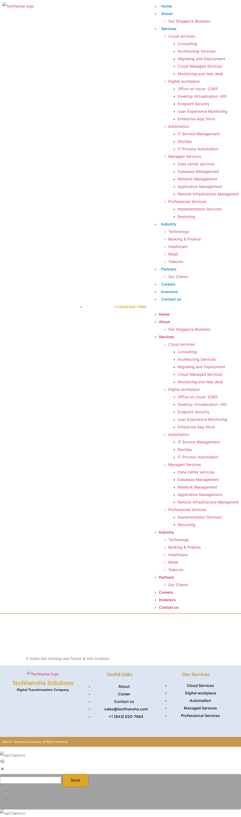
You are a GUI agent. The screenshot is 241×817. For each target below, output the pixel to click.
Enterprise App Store (196, 118)
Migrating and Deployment (201, 58)
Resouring (186, 216)
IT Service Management (199, 134)
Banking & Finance (184, 239)
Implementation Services (199, 209)
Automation (178, 126)
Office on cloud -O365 (198, 88)
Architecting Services (197, 51)
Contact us (171, 299)
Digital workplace (184, 81)
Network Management (197, 179)
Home (166, 6)
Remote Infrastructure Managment (208, 194)
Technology (178, 231)
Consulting (187, 43)
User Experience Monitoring (202, 111)
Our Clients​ (178, 276)
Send (75, 780)
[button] (194, 306)
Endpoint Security (193, 103)
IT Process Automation (198, 149)
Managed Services (184, 156)
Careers (168, 284)
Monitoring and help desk (200, 73)
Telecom (175, 261)
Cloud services (181, 36)
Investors (169, 291)
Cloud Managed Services (200, 66)
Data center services (196, 164)
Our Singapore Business (189, 21)
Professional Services (187, 201)
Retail (173, 254)
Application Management (200, 186)
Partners (169, 269)
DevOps (185, 141)
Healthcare (178, 246)
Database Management (198, 171)
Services (169, 28)
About (167, 13)
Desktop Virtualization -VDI (202, 96)
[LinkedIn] (47, 699)
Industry (168, 224)
